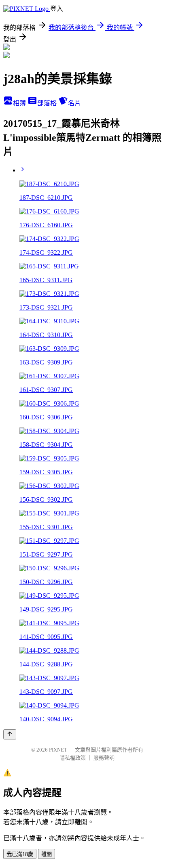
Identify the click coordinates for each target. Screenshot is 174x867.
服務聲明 (104, 758)
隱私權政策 (72, 758)
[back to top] (9, 734)
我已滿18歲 (19, 854)
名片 (74, 103)
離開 (46, 854)
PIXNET (58, 750)
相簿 (20, 103)
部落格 (47, 103)
